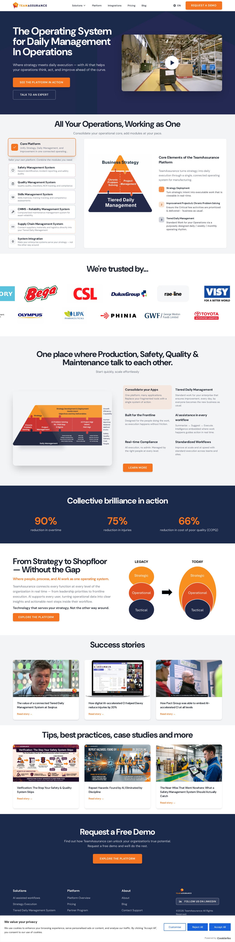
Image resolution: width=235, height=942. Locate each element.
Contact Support (132, 910)
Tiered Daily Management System (34, 910)
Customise (175, 927)
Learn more (138, 467)
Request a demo (204, 5)
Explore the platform (36, 617)
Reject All (197, 927)
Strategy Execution (25, 904)
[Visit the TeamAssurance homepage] (30, 5)
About (125, 898)
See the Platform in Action (41, 82)
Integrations (114, 5)
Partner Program (77, 910)
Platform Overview (78, 898)
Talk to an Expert (34, 95)
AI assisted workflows (26, 898)
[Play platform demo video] (172, 63)
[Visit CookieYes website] (224, 938)
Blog (144, 5)
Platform (97, 5)
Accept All (220, 927)
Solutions (77, 5)
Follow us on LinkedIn (200, 901)
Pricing (131, 5)
